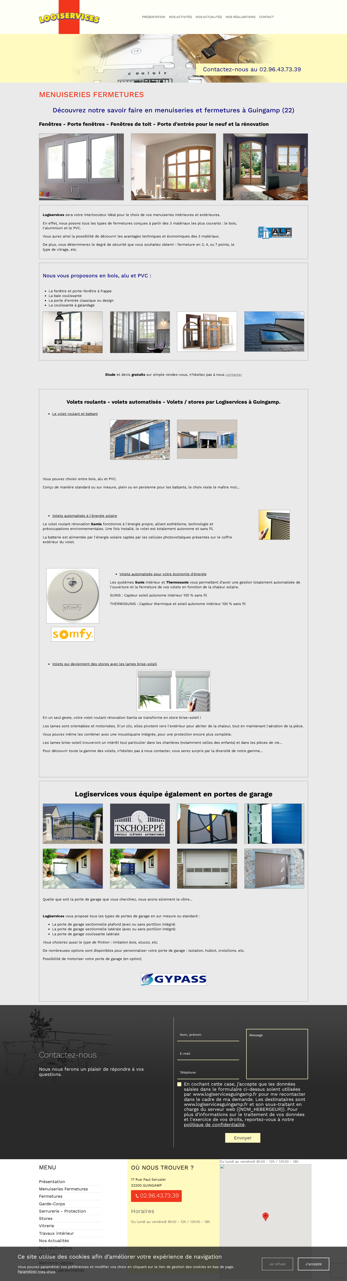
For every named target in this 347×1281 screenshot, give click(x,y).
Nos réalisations (240, 17)
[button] (265, 1217)
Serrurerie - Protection (62, 1211)
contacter (234, 374)
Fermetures (50, 1196)
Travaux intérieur (56, 1233)
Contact (266, 17)
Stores (45, 1218)
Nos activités (180, 17)
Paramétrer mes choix (36, 1271)
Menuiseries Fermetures (63, 1188)
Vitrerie (46, 1225)
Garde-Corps (52, 1203)
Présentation (153, 17)
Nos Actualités (209, 17)
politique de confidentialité (214, 1124)
